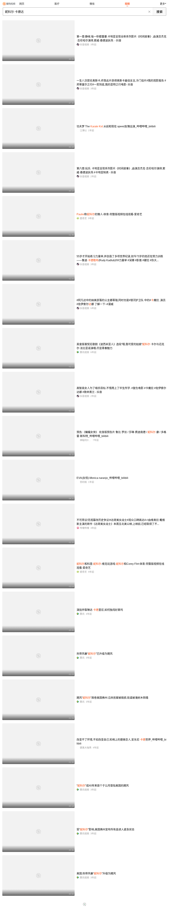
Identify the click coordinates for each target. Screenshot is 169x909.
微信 (92, 3)
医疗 (56, 3)
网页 (21, 3)
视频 (127, 3)
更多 (162, 3)
